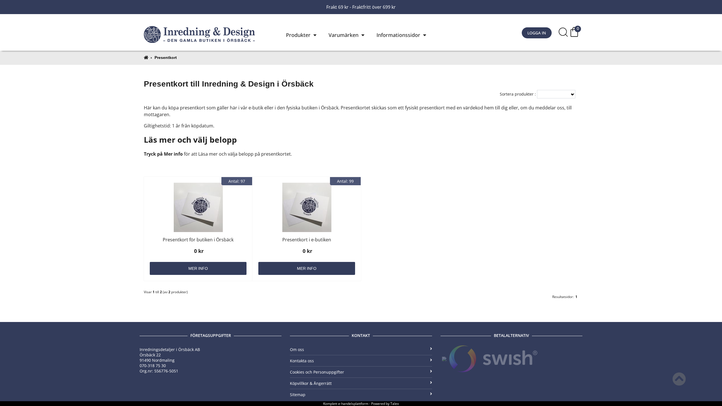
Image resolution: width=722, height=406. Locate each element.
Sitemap (297, 394)
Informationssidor (398, 35)
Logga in (536, 33)
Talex (394, 403)
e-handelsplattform (353, 403)
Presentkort (166, 57)
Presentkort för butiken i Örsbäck (198, 240)
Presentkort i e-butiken (306, 240)
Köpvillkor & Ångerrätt (311, 383)
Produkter (298, 35)
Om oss (297, 349)
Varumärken (343, 35)
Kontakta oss (302, 360)
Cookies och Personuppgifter (317, 372)
